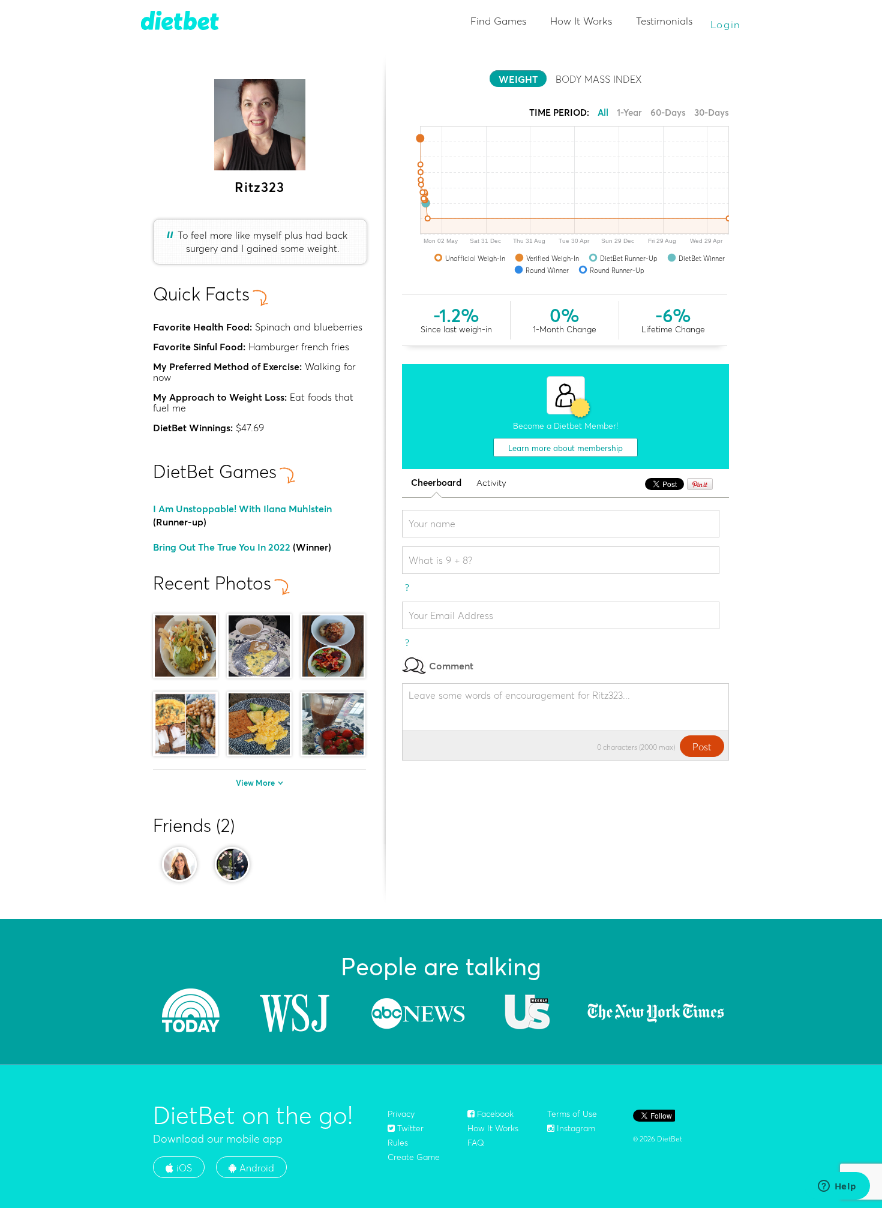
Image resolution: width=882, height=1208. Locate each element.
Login (726, 24)
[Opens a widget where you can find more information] (837, 1187)
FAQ (475, 1142)
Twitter (409, 1128)
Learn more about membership (565, 448)
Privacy (401, 1113)
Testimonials (664, 20)
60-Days (668, 112)
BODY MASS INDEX (598, 79)
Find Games (498, 20)
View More (255, 783)
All (603, 112)
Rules (398, 1142)
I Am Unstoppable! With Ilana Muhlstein (242, 509)
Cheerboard (436, 483)
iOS (182, 1168)
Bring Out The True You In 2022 (221, 547)
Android (255, 1168)
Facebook (494, 1113)
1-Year (629, 112)
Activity (491, 483)
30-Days (711, 112)
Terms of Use (572, 1113)
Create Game (414, 1157)
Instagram (574, 1128)
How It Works (581, 20)
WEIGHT (518, 79)
